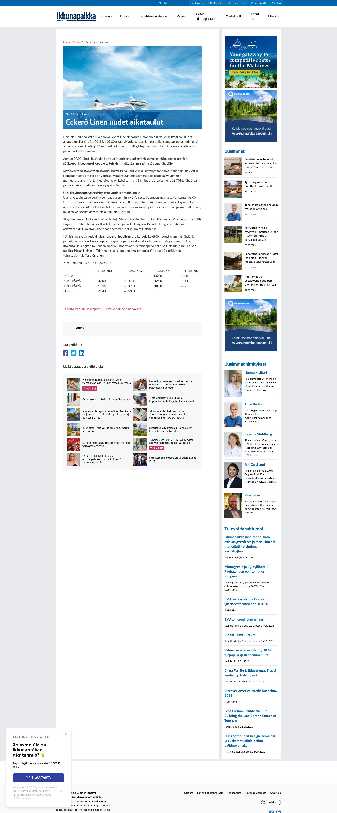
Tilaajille (273, 16)
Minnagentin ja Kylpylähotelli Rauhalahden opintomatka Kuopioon (246, 571)
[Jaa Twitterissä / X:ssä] (73, 353)
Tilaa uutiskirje (238, 3)
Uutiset (125, 16)
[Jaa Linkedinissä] (81, 353)
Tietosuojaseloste (255, 792)
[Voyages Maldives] (251, 62)
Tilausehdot (234, 792)
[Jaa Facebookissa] (65, 353)
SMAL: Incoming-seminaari (244, 619)
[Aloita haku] (160, 3)
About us (276, 3)
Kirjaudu (199, 3)
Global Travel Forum (240, 635)
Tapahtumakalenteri (154, 16)
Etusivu (106, 16)
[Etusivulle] (76, 16)
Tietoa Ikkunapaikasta (206, 16)
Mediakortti (260, 3)
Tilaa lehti (217, 3)
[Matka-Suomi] (251, 115)
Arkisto (182, 16)
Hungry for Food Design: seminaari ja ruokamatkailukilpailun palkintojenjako (250, 741)
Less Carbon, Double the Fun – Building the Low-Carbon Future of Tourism (250, 716)
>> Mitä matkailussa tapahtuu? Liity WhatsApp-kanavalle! (102, 309)
